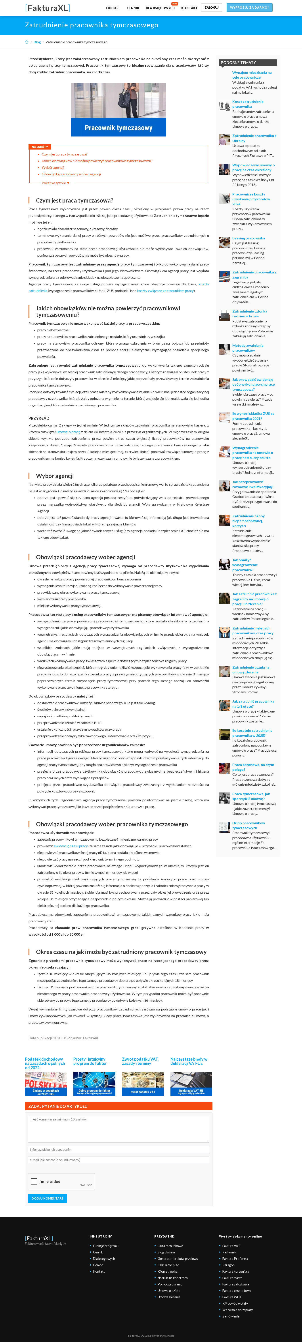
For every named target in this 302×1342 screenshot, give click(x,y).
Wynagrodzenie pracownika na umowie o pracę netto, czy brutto (252, 452)
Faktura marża (232, 1278)
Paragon (228, 1265)
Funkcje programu (106, 1246)
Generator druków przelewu (178, 1258)
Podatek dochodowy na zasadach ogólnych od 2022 (45, 1063)
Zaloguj (212, 7)
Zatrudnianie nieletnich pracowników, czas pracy (253, 630)
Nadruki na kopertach (173, 1278)
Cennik (133, 8)
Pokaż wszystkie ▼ (56, 183)
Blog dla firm (166, 1252)
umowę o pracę (68, 432)
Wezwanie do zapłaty (237, 1310)
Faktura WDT (232, 1297)
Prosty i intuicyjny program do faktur (90, 1061)
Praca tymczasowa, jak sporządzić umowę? (251, 796)
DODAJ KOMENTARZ (47, 1198)
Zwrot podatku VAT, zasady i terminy (140, 1061)
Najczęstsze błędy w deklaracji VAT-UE (188, 1061)
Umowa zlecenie (169, 1297)
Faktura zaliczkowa (235, 1284)
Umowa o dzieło (169, 1291)
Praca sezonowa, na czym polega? (253, 766)
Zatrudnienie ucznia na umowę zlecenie (251, 669)
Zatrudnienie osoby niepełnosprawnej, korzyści (248, 521)
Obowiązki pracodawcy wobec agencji (71, 174)
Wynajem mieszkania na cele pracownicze (252, 74)
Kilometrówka (168, 1271)
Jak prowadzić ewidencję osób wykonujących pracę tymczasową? (253, 384)
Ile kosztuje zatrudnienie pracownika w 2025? (252, 732)
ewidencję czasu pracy (71, 846)
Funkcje (113, 8)
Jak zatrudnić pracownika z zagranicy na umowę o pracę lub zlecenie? (254, 599)
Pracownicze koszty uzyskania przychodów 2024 (251, 199)
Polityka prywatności (162, 1335)
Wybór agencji (53, 167)
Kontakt (189, 8)
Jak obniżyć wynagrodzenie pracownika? (245, 565)
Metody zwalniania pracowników (248, 347)
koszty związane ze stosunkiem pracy (165, 290)
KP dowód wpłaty (235, 1303)
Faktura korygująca (235, 1271)
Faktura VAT (231, 1246)
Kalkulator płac (168, 1265)
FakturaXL (39, 1238)
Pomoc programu (170, 1284)
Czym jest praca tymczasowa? (65, 154)
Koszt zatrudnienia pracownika (248, 103)
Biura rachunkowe (170, 1246)
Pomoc (98, 1265)
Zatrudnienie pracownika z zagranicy (254, 274)
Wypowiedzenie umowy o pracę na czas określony (253, 167)
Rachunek (229, 1252)
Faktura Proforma (235, 1258)
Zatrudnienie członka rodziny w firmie (249, 313)
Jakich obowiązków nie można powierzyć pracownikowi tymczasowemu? (97, 161)
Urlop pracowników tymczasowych (248, 825)
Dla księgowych (160, 8)
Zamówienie (230, 1316)
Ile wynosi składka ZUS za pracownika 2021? (253, 415)
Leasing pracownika (248, 238)
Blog (37, 42)
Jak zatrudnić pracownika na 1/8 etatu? (253, 703)
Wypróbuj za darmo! (249, 7)
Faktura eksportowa (236, 1291)
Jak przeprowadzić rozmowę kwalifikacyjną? (252, 484)
